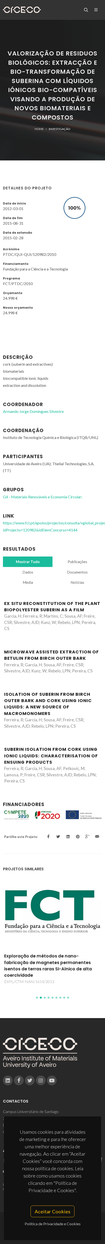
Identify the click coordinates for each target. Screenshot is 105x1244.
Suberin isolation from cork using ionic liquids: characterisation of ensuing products (51, 755)
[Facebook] (19, 1080)
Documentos (77, 572)
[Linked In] (8, 1080)
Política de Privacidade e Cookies (53, 1223)
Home (39, 129)
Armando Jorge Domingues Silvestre (33, 411)
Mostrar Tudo (28, 561)
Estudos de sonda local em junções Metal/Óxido (51, 959)
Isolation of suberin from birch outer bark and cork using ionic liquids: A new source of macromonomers (48, 703)
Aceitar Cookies (52, 1211)
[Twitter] (30, 1080)
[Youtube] (52, 1080)
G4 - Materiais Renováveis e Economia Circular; (42, 496)
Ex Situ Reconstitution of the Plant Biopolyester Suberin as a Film (52, 607)
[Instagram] (41, 1080)
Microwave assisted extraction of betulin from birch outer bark (51, 655)
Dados (27, 572)
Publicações (77, 561)
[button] (37, 998)
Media (28, 582)
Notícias (77, 582)
